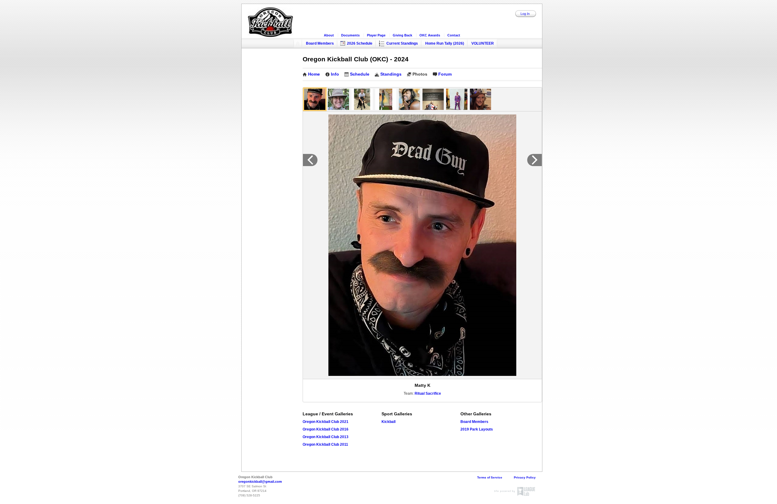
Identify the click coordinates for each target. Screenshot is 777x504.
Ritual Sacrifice (428, 393)
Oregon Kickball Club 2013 (325, 437)
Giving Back (402, 35)
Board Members (320, 43)
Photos (419, 74)
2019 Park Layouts (476, 429)
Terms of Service (489, 477)
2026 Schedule (359, 43)
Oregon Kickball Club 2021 (325, 422)
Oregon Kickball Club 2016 (325, 429)
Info (335, 74)
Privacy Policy (525, 477)
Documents (350, 35)
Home (314, 74)
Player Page (376, 35)
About (329, 35)
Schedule (359, 74)
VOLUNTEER (482, 43)
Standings (391, 74)
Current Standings (402, 43)
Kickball (388, 422)
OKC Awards (429, 35)
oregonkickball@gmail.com (260, 481)
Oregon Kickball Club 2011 (325, 444)
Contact (453, 35)
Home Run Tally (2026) (444, 43)
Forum (445, 74)
